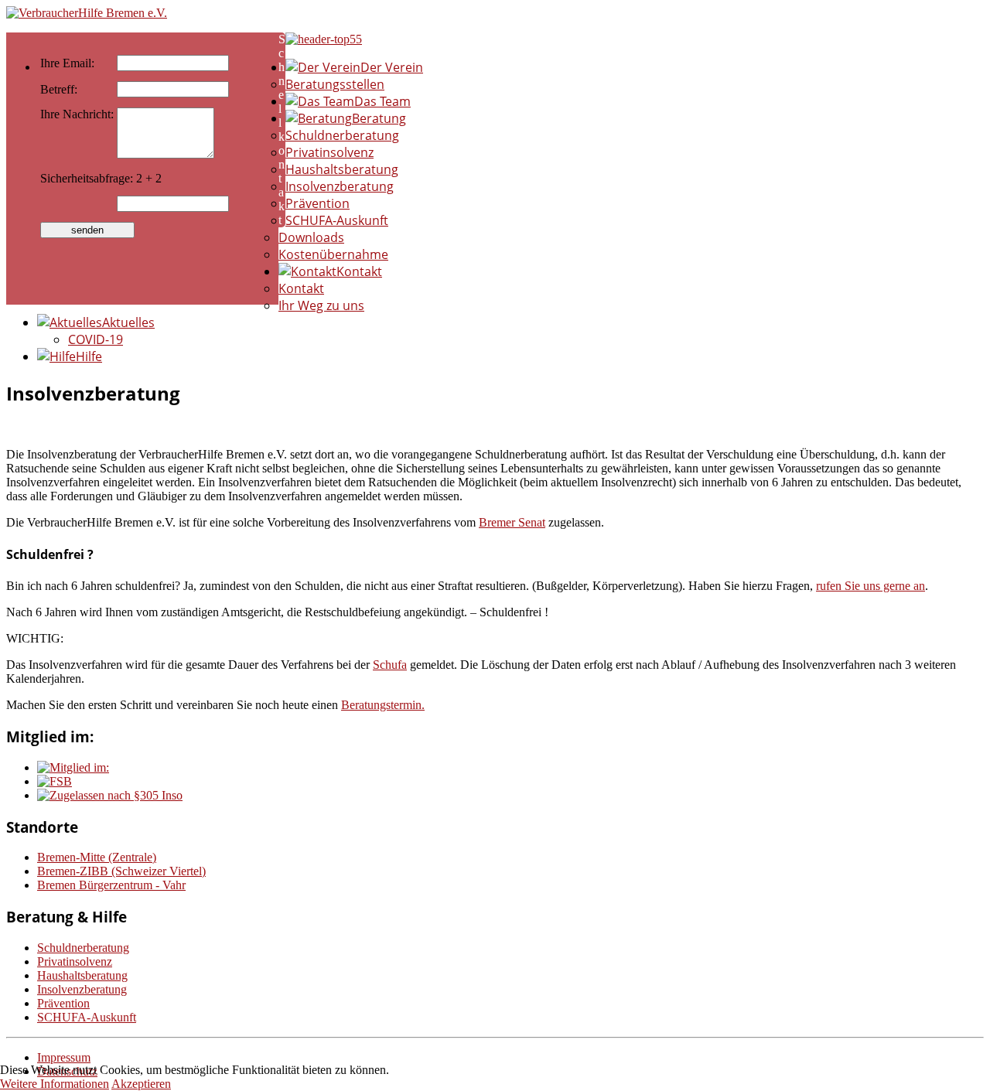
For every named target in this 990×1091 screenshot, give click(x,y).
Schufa (390, 664)
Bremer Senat (512, 522)
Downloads (311, 237)
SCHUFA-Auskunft (336, 220)
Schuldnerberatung (342, 135)
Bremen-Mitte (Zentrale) (96, 857)
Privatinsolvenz (329, 152)
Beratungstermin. (383, 704)
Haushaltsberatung (341, 169)
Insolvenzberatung (339, 186)
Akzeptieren (141, 1083)
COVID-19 (95, 339)
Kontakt (301, 288)
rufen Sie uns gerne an (870, 585)
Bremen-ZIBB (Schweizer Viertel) (121, 871)
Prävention (317, 203)
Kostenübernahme (333, 254)
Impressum (63, 1057)
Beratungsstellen (334, 84)
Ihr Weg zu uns (321, 305)
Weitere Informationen (54, 1083)
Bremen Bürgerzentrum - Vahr (111, 885)
